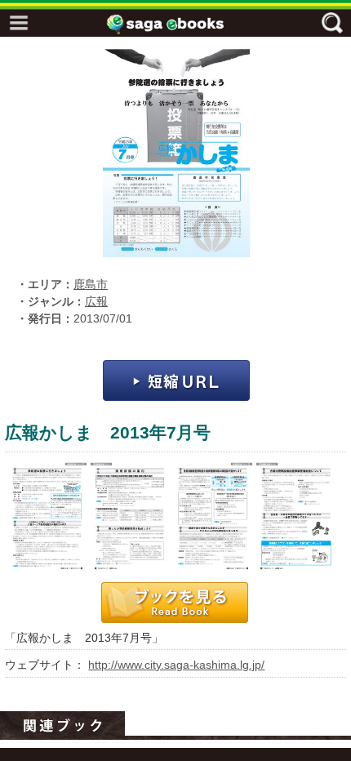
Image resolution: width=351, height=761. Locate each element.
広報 (96, 302)
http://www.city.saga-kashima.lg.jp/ (176, 665)
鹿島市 (90, 284)
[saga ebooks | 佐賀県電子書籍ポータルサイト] (179, 24)
